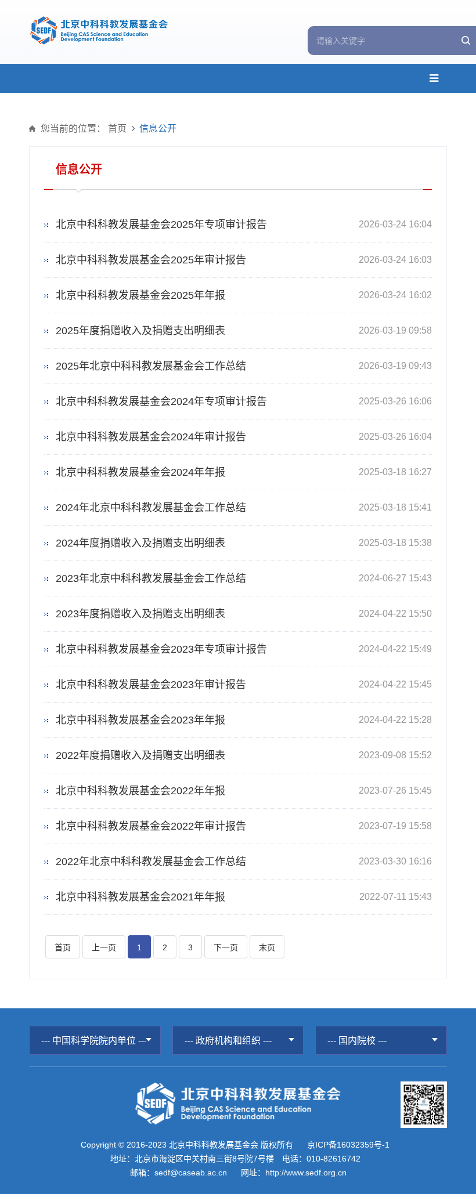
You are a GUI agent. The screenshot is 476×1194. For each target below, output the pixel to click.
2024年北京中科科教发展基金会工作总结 (151, 507)
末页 (267, 947)
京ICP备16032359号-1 (348, 1144)
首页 (117, 128)
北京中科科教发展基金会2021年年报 (140, 897)
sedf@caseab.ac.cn (190, 1172)
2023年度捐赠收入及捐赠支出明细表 (140, 614)
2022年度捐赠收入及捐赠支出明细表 (140, 755)
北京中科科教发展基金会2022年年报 (140, 791)
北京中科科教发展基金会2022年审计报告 (151, 826)
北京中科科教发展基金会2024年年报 (140, 472)
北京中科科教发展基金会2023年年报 (140, 720)
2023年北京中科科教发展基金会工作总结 (151, 578)
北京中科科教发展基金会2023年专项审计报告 (161, 649)
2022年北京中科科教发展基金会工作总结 (151, 861)
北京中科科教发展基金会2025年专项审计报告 (161, 224)
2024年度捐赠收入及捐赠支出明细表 (140, 543)
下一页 (226, 947)
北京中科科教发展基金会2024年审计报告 (151, 437)
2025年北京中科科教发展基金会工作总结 (151, 366)
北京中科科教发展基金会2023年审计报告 (151, 684)
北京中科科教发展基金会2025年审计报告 (151, 260)
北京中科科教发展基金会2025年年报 (140, 295)
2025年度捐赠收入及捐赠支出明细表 (140, 331)
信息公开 (157, 128)
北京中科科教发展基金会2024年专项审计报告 (161, 401)
